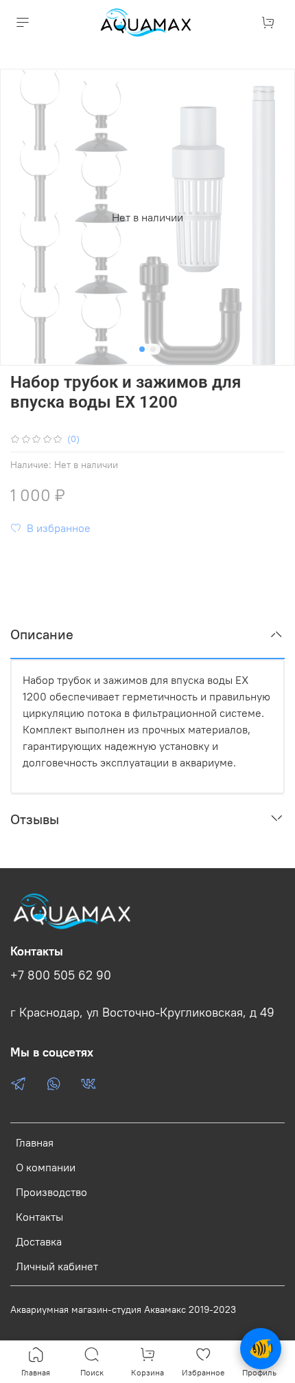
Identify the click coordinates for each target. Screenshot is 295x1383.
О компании (45, 1167)
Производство (51, 1192)
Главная (35, 1142)
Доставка (39, 1241)
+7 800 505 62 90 (60, 975)
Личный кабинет (57, 1266)
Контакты (39, 1217)
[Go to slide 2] (153, 349)
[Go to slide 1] (142, 349)
